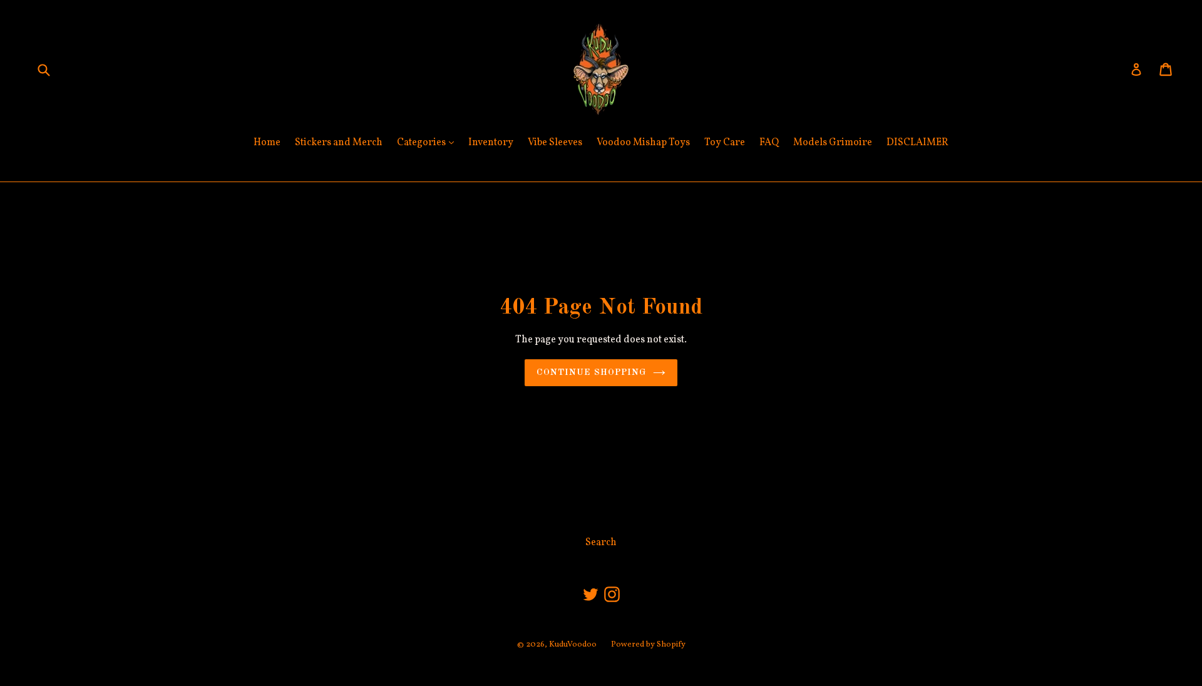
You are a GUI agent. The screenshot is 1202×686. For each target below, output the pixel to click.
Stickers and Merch (339, 143)
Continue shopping (591, 372)
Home (267, 143)
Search (601, 543)
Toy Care (724, 143)
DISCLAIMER (917, 143)
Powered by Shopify (648, 644)
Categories (428, 142)
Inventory (490, 143)
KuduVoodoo (573, 644)
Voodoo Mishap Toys (643, 143)
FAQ (769, 143)
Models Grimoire (832, 143)
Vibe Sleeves (555, 143)
